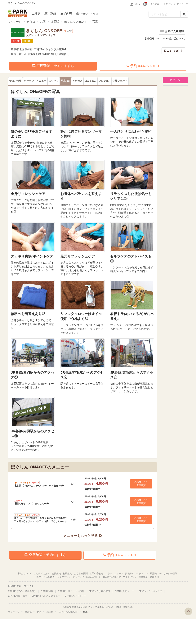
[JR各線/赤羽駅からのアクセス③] (132, 353)
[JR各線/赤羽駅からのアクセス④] (33, 412)
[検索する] (184, 14)
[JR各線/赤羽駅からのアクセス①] (33, 353)
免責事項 (154, 576)
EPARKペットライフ (75, 596)
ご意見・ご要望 (89, 13)
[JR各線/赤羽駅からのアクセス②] (82, 353)
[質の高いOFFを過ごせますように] (33, 112)
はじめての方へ (42, 573)
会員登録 (154, 4)
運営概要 (143, 576)
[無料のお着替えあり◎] (33, 295)
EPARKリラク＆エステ (17, 13)
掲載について (25, 573)
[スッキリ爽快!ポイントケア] (33, 237)
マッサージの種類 (168, 573)
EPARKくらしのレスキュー (46, 596)
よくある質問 (81, 573)
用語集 (153, 573)
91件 (172, 50)
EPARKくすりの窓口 (99, 591)
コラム (108, 573)
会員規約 (56, 573)
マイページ (182, 4)
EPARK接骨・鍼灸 (17, 596)
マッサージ (14, 21)
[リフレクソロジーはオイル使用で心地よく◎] (82, 295)
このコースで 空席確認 (141, 484)
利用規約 (67, 573)
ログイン (167, 4)
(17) (104, 81)
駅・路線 (50, 13)
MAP (69, 30)
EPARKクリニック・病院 (71, 591)
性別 (136, 4)
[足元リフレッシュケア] (82, 237)
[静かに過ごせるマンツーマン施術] (82, 112)
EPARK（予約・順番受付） (22, 591)
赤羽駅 (55, 21)
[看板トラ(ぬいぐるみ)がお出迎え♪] (132, 295)
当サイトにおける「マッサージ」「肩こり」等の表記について (68, 576)
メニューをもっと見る (81, 536)
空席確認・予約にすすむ (54, 66)
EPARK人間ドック (124, 591)
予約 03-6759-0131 (144, 66)
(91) (90, 81)
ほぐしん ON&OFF (75, 21)
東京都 (31, 21)
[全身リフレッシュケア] (33, 175)
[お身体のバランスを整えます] (82, 175)
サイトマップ (130, 576)
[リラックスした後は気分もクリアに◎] (132, 175)
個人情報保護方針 (112, 576)
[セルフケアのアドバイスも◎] (132, 237)
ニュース (118, 573)
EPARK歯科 (47, 591)
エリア (36, 13)
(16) (65, 81)
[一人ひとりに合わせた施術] (132, 112)
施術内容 (66, 13)
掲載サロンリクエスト (136, 573)
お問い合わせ (96, 573)
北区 (43, 21)
